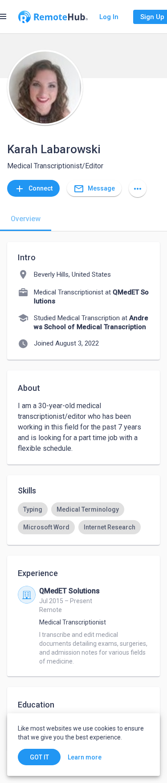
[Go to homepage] (53, 17)
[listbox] (83, 518)
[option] (33, 509)
